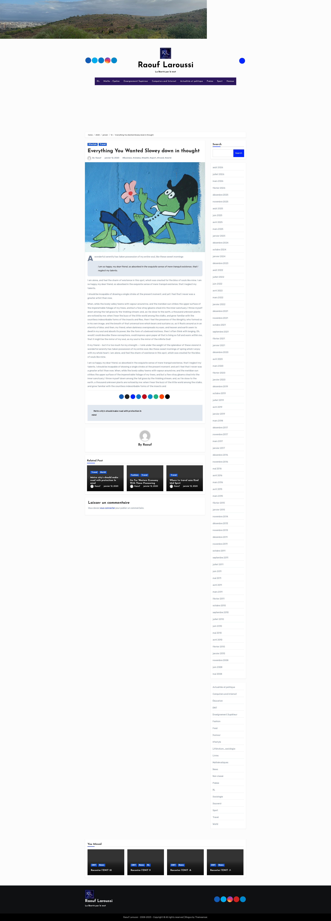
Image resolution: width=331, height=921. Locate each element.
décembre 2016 (220, 455)
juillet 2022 (218, 277)
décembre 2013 (220, 523)
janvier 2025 (219, 236)
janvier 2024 (219, 256)
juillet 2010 (218, 619)
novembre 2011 (220, 544)
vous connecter (107, 508)
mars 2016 (218, 482)
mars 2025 (218, 229)
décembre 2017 (220, 427)
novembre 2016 (220, 462)
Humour (230, 81)
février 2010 (219, 646)
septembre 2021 (221, 332)
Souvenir (217, 803)
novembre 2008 (220, 660)
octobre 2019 (219, 393)
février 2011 (218, 598)
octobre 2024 (219, 249)
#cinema (137, 158)
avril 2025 (218, 222)
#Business (127, 158)
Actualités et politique (191, 81)
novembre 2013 (220, 530)
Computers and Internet (164, 81)
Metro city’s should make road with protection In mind (104, 480)
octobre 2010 (219, 605)
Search (217, 144)
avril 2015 (217, 489)
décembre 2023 (220, 263)
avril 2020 (218, 359)
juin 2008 (217, 667)
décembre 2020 (220, 352)
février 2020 (219, 373)
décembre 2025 (220, 195)
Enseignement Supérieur (136, 81)
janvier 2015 (219, 509)
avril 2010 (217, 640)
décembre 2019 (220, 386)
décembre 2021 (220, 311)
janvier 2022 (219, 304)
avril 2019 (217, 407)
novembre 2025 (220, 201)
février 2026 (219, 188)
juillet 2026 (218, 174)
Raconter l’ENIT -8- (181, 870)
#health (145, 158)
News (215, 769)
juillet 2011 (218, 564)
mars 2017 (218, 441)
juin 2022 (217, 284)
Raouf (98, 158)
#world (168, 158)
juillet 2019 (218, 400)
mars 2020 (218, 366)
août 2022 (218, 270)
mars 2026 (218, 181)
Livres (216, 755)
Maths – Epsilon (111, 81)
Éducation (218, 701)
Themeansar (201, 917)
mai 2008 (217, 674)
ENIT (215, 707)
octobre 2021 (219, 325)
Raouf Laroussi (165, 65)
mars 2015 (218, 496)
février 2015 (219, 503)
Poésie (210, 81)
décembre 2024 (220, 243)
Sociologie (218, 796)
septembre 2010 (221, 612)
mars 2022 (218, 297)
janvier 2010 (219, 653)
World (103, 472)
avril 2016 (217, 475)
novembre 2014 (220, 516)
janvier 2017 (219, 448)
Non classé (218, 776)
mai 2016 (217, 468)
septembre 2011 (220, 557)
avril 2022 (218, 290)
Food (215, 728)
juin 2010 (217, 626)
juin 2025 (217, 215)
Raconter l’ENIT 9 (141, 870)
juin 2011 (217, 571)
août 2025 (218, 208)
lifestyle (93, 144)
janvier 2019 (219, 414)
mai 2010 (217, 633)
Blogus (188, 917)
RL (98, 81)
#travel (160, 158)
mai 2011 (217, 578)
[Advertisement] (165, 107)
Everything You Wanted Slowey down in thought (144, 151)
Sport (220, 81)
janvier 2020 (219, 379)
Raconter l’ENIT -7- (220, 870)
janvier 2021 (219, 345)
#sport (153, 158)
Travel (103, 144)
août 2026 (218, 167)
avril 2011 (217, 585)
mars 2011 (218, 592)
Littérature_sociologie (224, 749)
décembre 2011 (220, 537)
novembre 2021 (220, 318)
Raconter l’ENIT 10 (101, 870)
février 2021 (219, 338)
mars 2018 (218, 420)
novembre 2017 (220, 434)
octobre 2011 (219, 551)
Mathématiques (220, 762)
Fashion (134, 475)
